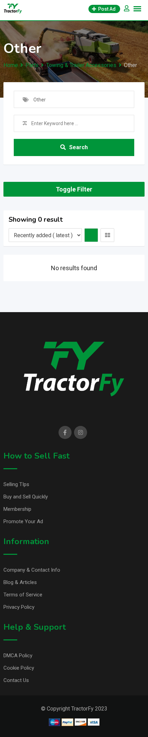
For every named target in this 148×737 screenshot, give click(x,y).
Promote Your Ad (23, 521)
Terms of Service (22, 595)
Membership (17, 509)
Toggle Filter (74, 189)
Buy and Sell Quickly (25, 497)
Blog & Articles (20, 582)
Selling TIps (16, 484)
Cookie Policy (18, 668)
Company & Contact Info (31, 570)
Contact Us (16, 680)
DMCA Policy (17, 655)
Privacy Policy (18, 607)
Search (78, 147)
